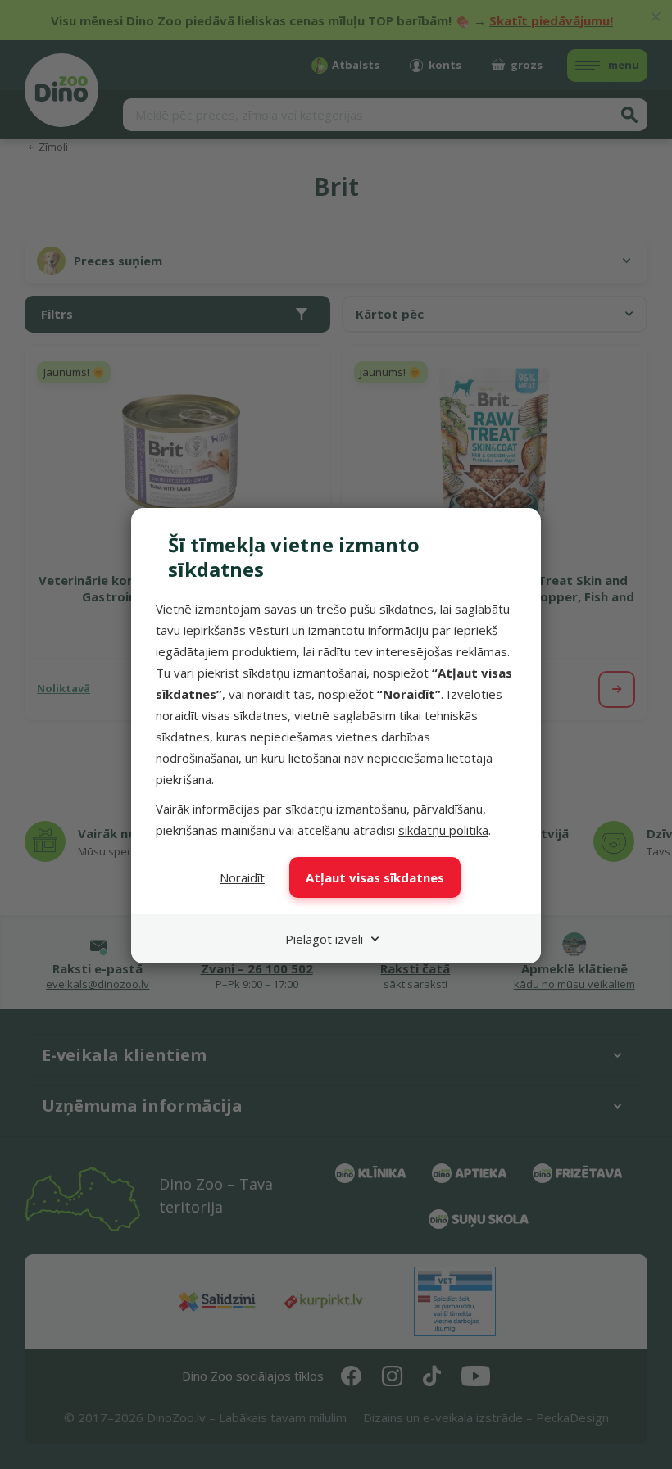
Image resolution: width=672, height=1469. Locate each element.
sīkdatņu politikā (443, 830)
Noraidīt (242, 877)
